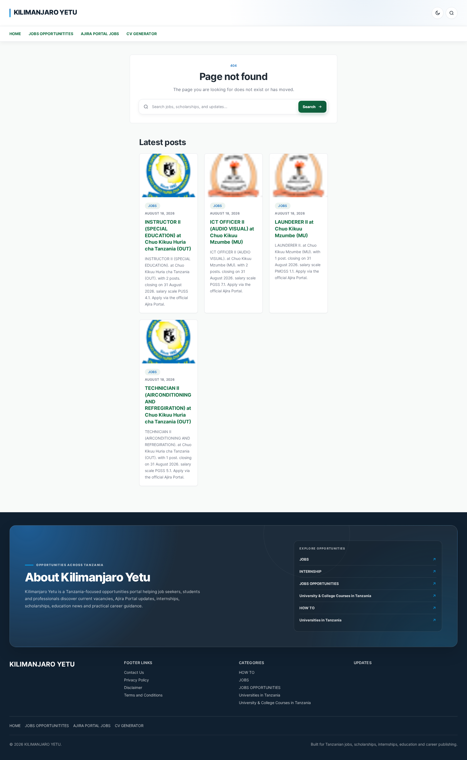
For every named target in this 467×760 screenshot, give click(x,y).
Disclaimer (133, 687)
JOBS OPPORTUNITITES (51, 33)
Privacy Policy (136, 680)
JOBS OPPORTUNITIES (260, 687)
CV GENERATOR (141, 33)
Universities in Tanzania (259, 695)
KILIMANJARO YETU (45, 12)
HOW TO (247, 672)
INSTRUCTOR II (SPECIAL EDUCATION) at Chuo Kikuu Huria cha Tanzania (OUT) (168, 235)
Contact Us (134, 672)
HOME (15, 33)
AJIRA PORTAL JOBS (100, 33)
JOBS (152, 206)
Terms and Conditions (143, 695)
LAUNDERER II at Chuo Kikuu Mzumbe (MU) (294, 228)
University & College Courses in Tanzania (275, 702)
